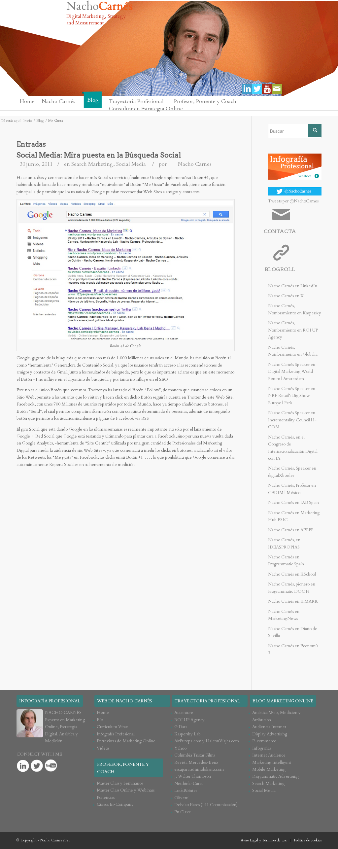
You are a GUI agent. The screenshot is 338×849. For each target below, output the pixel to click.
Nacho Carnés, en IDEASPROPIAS (284, 543)
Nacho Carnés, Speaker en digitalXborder (292, 471)
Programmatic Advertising (275, 776)
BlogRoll (280, 269)
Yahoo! (180, 748)
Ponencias (106, 797)
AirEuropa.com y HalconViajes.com (206, 741)
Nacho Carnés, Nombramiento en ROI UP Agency (293, 330)
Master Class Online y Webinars (125, 790)
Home (103, 713)
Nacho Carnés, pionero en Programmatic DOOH (291, 587)
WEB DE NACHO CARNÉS (124, 701)
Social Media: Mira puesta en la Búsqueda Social (99, 155)
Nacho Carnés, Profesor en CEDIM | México (292, 488)
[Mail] (277, 89)
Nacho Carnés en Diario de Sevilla (292, 632)
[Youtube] (267, 89)
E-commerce (264, 741)
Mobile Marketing (269, 769)
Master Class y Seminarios (120, 783)
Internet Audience (269, 755)
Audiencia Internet (269, 727)
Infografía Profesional (116, 734)
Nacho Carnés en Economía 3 (293, 649)
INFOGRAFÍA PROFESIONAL (49, 701)
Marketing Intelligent (271, 762)
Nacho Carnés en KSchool (292, 574)
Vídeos (103, 748)
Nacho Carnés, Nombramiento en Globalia (293, 350)
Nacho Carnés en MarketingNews (283, 615)
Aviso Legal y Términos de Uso (264, 840)
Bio (100, 720)
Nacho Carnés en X (286, 296)
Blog (40, 120)
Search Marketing (92, 164)
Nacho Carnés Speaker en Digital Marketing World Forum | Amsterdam (291, 372)
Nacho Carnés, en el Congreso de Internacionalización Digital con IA (293, 447)
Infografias (261, 748)
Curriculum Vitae (112, 727)
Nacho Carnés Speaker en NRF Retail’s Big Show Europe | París (291, 396)
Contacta (280, 231)
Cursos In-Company (115, 804)
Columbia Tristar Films (194, 755)
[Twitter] (257, 89)
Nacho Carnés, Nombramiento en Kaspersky (294, 309)
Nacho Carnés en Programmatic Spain (286, 560)
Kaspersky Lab (187, 734)
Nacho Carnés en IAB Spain (293, 503)
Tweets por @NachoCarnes (293, 201)
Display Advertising (269, 734)
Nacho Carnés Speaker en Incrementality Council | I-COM (292, 420)
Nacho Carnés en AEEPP (290, 530)
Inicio (27, 120)
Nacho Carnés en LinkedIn (292, 286)
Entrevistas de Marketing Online (126, 741)
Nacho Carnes (195, 164)
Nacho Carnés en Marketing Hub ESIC (294, 516)
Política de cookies (307, 840)
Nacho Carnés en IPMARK (293, 601)
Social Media (131, 164)
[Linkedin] (247, 89)
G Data (180, 727)
